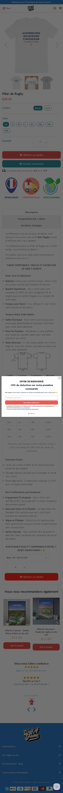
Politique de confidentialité (24, 407)
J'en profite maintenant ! (31, 402)
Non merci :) (31, 414)
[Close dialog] (59, 378)
